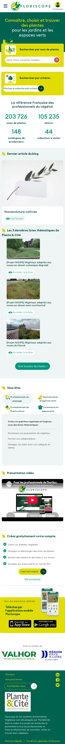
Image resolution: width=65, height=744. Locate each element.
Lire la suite (16, 218)
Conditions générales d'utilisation (43, 741)
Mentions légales (14, 741)
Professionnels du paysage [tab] (19, 399)
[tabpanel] (32, 436)
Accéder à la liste (22, 272)
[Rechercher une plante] (56, 60)
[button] (23, 88)
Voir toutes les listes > (32, 366)
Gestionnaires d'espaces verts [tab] (48, 399)
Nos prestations (13, 679)
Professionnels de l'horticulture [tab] (19, 409)
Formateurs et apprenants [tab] (50, 409)
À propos (10, 674)
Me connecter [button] (32, 579)
